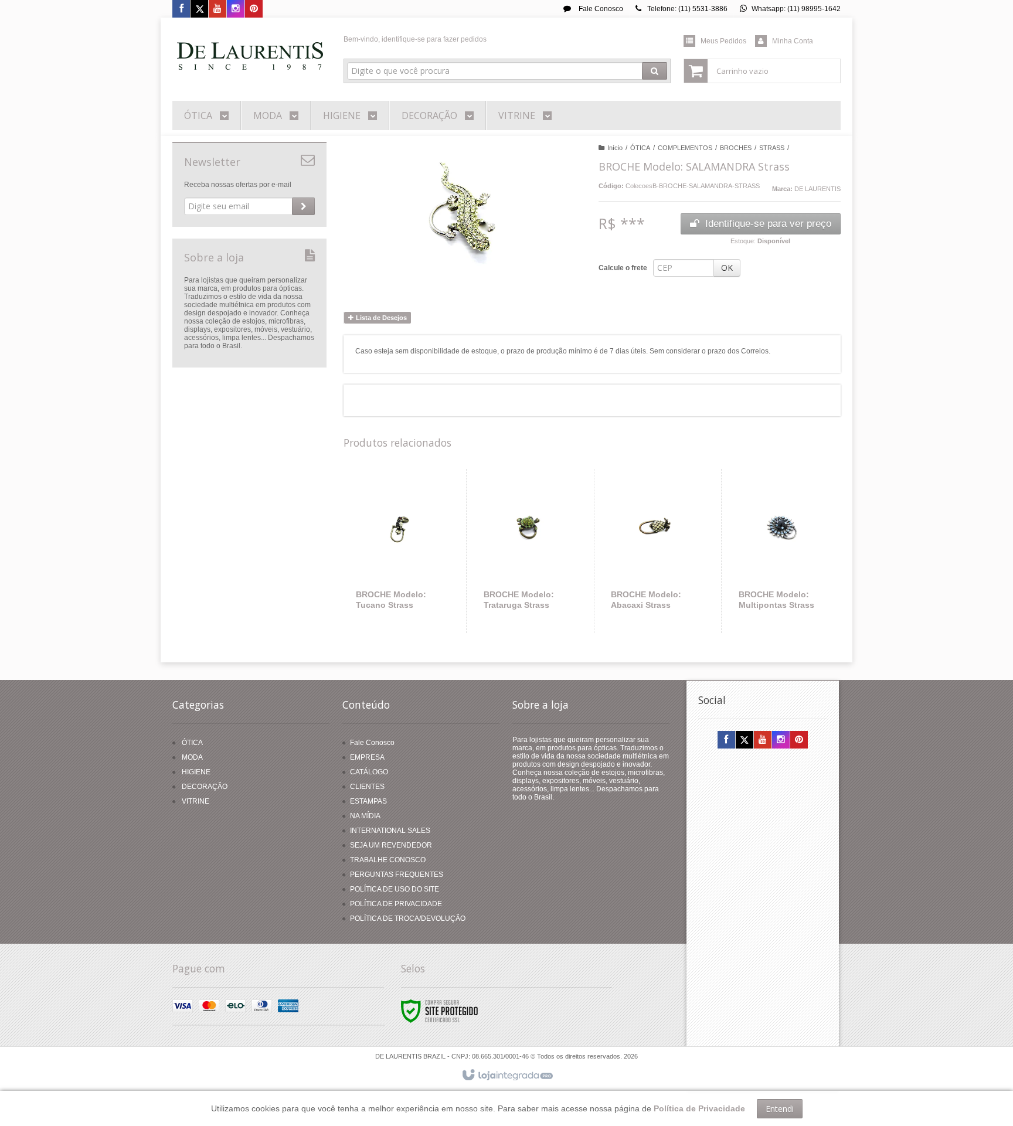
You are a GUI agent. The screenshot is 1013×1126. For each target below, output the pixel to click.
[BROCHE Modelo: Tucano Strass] (400, 551)
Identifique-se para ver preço (768, 223)
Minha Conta (792, 41)
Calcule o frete (623, 268)
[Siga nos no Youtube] (217, 9)
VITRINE (195, 801)
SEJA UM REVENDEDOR (391, 845)
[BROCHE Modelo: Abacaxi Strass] (655, 551)
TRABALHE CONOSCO (388, 860)
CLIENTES (367, 787)
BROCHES (736, 147)
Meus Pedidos (723, 41)
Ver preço (407, 585)
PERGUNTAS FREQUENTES (396, 874)
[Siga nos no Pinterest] (254, 9)
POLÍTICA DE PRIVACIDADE (396, 904)
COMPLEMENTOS (685, 147)
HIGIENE (196, 772)
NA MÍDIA (365, 816)
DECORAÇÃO (204, 787)
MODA (192, 757)
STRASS (771, 147)
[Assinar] (303, 206)
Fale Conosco (600, 9)
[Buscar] (654, 71)
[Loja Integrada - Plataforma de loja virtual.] (507, 1075)
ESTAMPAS (368, 801)
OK (727, 267)
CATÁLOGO (369, 772)
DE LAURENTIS (817, 188)
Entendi (780, 1108)
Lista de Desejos (380, 317)
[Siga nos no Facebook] (181, 9)
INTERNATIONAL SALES (390, 830)
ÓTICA (640, 147)
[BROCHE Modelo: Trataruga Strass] (528, 551)
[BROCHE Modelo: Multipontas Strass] (783, 551)
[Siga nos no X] (199, 9)
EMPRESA (367, 757)
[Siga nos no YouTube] (762, 740)
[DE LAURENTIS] (249, 56)
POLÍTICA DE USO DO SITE (394, 889)
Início (615, 147)
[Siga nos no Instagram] (235, 9)
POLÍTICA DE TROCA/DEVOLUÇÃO (407, 918)
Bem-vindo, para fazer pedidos (415, 39)
